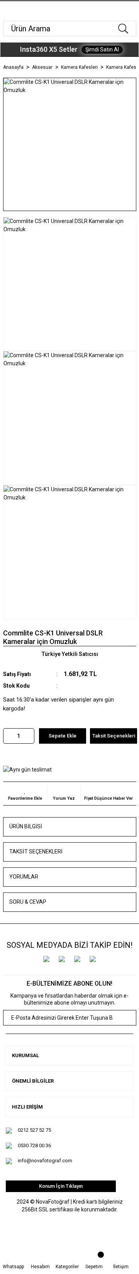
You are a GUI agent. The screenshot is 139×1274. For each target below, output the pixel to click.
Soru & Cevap (27, 902)
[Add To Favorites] (25, 793)
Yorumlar (23, 877)
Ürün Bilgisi (25, 826)
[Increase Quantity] (28, 736)
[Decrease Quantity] (9, 736)
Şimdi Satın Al (102, 49)
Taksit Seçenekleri (36, 851)
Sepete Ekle (62, 736)
